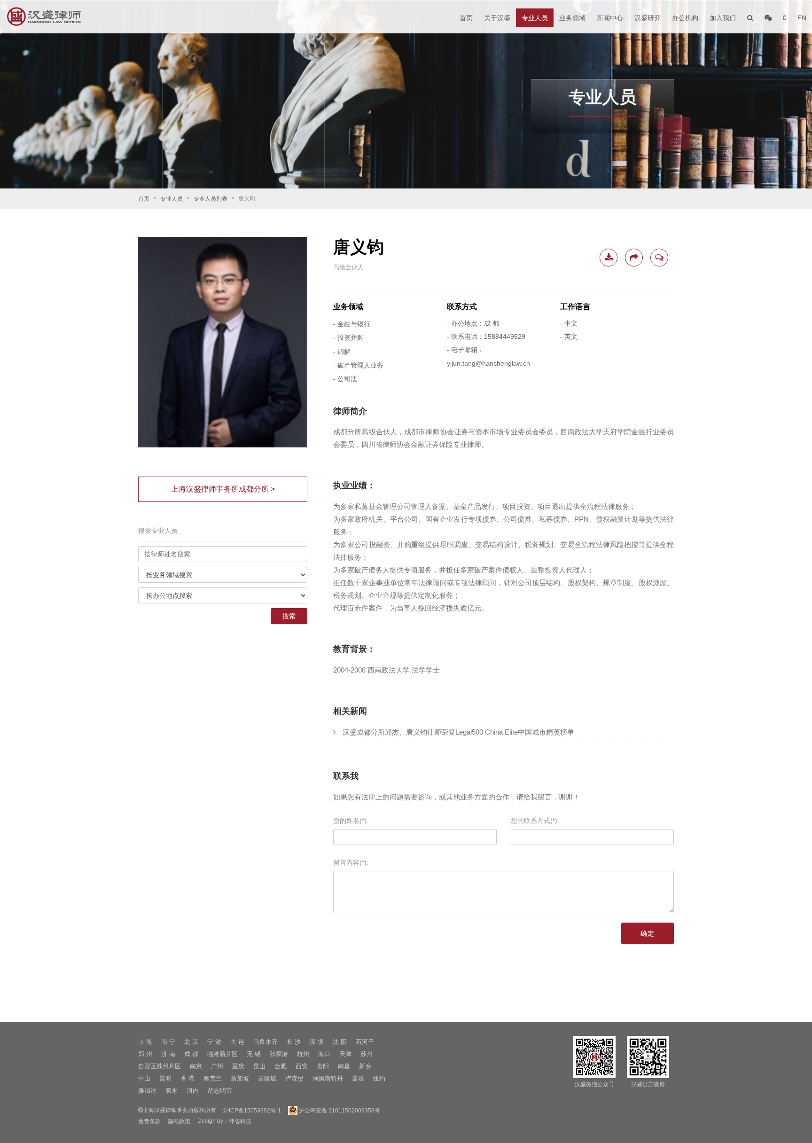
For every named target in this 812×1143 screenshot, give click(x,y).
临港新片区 (222, 1053)
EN (801, 18)
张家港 (279, 1053)
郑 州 (145, 1053)
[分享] (633, 257)
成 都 (191, 1053)
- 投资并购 (348, 338)
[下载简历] (608, 257)
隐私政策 (179, 1121)
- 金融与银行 (351, 324)
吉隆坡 (267, 1078)
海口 (324, 1053)
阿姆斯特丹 (327, 1078)
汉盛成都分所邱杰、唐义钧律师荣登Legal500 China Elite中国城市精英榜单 (458, 732)
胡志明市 (220, 1090)
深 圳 (317, 1041)
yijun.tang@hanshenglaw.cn (488, 363)
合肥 (280, 1066)
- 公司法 (345, 379)
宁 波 (214, 1041)
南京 (196, 1066)
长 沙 (294, 1041)
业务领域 (572, 18)
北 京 (191, 1041)
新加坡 (240, 1078)
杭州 (303, 1053)
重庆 (238, 1066)
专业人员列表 (210, 199)
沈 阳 (340, 1041)
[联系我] (659, 257)
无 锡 (254, 1053)
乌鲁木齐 (265, 1041)
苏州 (366, 1053)
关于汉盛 (497, 18)
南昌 (344, 1066)
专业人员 (535, 18)
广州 (217, 1066)
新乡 (365, 1066)
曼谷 (358, 1078)
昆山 (259, 1066)
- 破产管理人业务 (358, 365)
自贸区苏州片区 (159, 1066)
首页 (466, 18)
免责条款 (149, 1121)
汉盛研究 (647, 18)
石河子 (365, 1041)
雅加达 (147, 1090)
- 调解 (342, 351)
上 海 (145, 1041)
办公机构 (685, 18)
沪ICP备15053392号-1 (252, 1110)
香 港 (187, 1078)
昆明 (165, 1078)
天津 (345, 1053)
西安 (302, 1066)
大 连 (237, 1041)
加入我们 (723, 18)
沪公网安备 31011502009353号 (338, 1110)
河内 (193, 1090)
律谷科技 (240, 1121)
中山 (144, 1078)
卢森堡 (294, 1078)
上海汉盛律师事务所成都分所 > (223, 489)
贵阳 (323, 1066)
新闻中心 (610, 18)
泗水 (171, 1090)
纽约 (379, 1078)
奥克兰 (212, 1078)
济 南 (168, 1053)
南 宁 (168, 1041)
